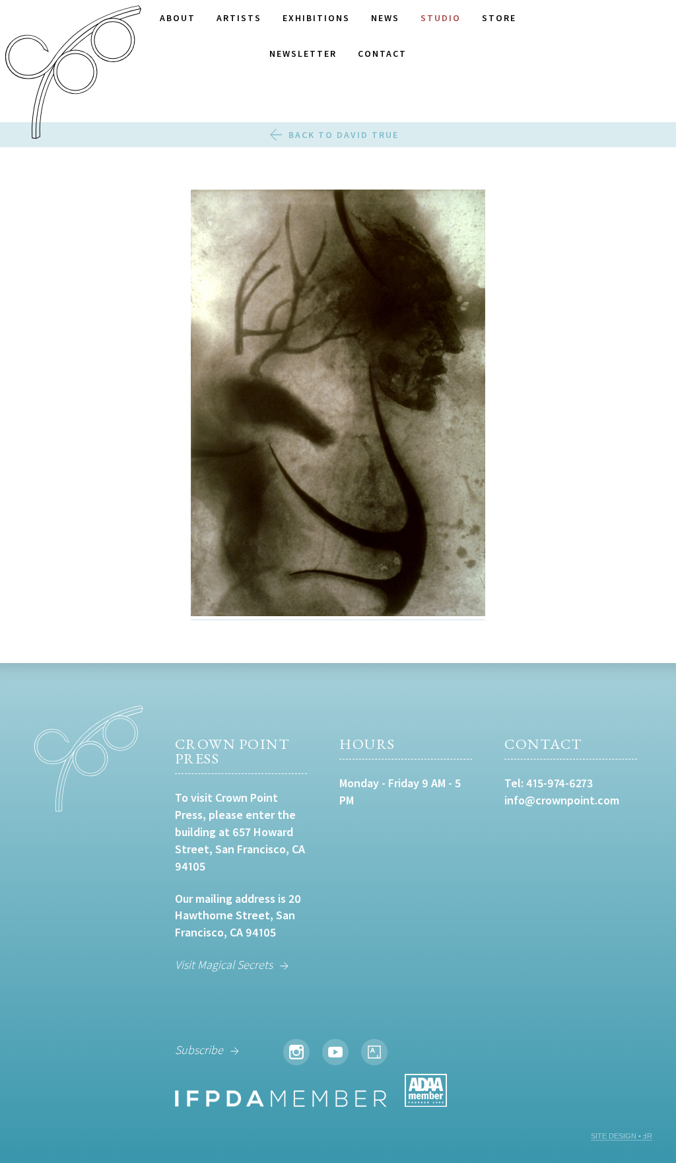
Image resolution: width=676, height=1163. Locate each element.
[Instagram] (296, 1052)
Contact (382, 53)
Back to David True (343, 135)
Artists (239, 18)
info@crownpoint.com (561, 800)
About (177, 18)
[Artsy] (374, 1052)
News (385, 18)
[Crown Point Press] (73, 74)
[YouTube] (335, 1052)
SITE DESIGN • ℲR (621, 1136)
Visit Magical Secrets (224, 964)
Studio (441, 18)
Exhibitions (316, 18)
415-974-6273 (559, 783)
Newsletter (303, 53)
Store (499, 18)
